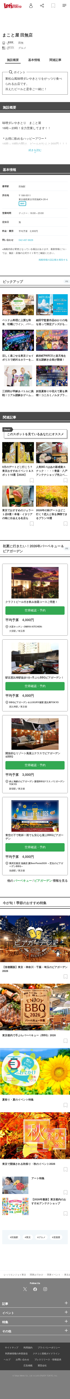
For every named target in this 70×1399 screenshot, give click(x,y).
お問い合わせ (22, 1359)
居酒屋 (56, 1237)
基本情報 (9, 169)
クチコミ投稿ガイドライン (46, 1353)
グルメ (42, 1237)
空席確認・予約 (35, 610)
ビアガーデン (43, 880)
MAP (22, 203)
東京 (28, 1237)
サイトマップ (11, 1347)
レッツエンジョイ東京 (15, 1274)
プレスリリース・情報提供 (47, 1359)
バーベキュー (23, 880)
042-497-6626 (26, 239)
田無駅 (14, 1237)
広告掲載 (28, 1365)
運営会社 (42, 1365)
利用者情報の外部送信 (16, 1353)
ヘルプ (7, 1359)
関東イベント (53, 1274)
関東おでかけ (36, 1274)
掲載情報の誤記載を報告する (53, 259)
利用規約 (28, 1347)
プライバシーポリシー (49, 1347)
